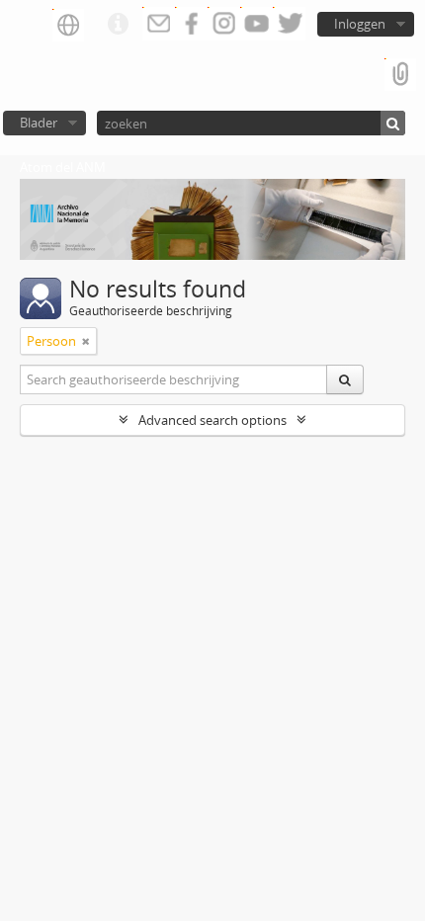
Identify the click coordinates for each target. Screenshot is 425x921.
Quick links (117, 24)
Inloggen (359, 24)
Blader (38, 122)
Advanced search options (212, 420)
